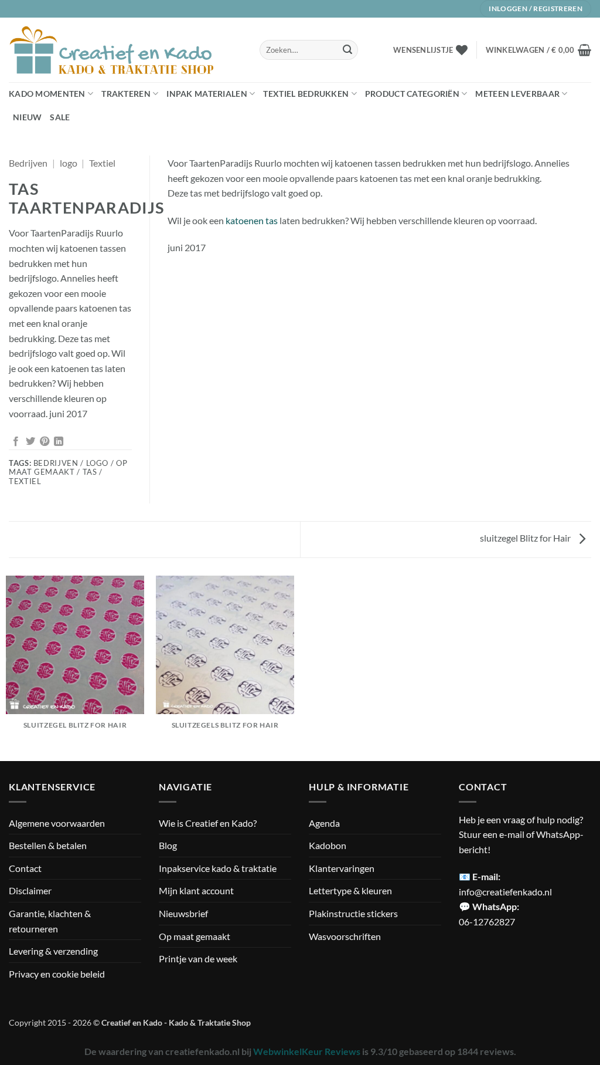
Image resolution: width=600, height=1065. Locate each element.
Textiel (102, 162)
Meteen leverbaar (517, 94)
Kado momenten (47, 94)
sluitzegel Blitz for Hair (526, 537)
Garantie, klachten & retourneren (50, 921)
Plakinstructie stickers (353, 913)
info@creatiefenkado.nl (505, 891)
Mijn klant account (196, 890)
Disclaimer (30, 890)
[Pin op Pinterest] (44, 442)
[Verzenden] (347, 50)
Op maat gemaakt (194, 936)
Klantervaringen (341, 868)
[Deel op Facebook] (16, 442)
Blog (168, 845)
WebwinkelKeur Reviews (306, 1051)
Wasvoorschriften (345, 936)
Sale (60, 117)
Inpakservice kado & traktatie (218, 868)
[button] (538, 50)
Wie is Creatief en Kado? (208, 823)
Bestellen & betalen (48, 845)
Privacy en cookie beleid (57, 973)
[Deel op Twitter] (30, 442)
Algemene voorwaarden (57, 823)
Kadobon (327, 845)
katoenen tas (252, 220)
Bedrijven (28, 162)
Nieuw (27, 117)
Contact (25, 868)
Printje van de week (198, 958)
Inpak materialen (206, 94)
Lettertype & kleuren (350, 890)
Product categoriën (412, 94)
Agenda (324, 823)
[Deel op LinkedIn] (58, 442)
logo (68, 162)
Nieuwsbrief (183, 913)
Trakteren (126, 94)
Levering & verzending (53, 950)
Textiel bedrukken (306, 94)
